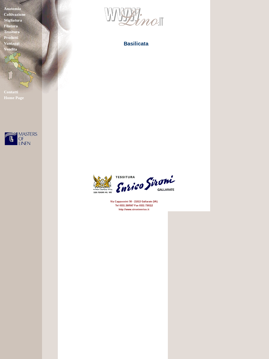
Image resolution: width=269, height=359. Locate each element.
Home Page (14, 98)
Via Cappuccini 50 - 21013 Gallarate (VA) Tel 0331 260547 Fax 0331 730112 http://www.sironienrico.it (134, 205)
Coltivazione (14, 14)
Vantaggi (11, 43)
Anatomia (12, 9)
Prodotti (11, 37)
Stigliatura (13, 20)
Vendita (10, 49)
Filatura (11, 26)
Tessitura (12, 32)
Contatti (11, 92)
